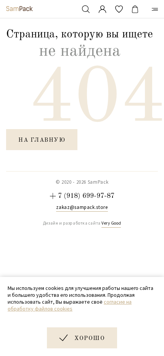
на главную (41, 140)
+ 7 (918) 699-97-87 (82, 196)
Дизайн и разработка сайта (82, 223)
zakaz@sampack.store (82, 207)
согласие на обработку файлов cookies (70, 305)
